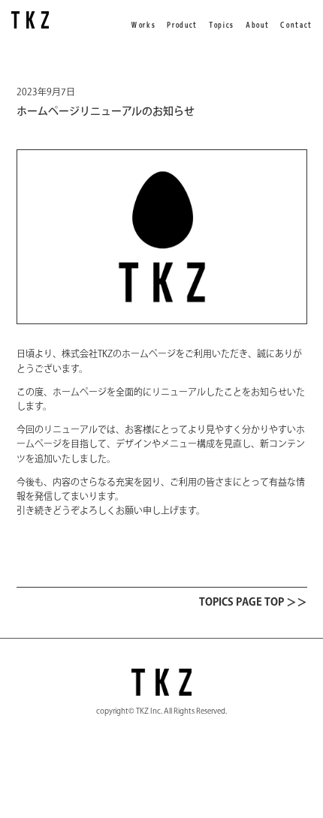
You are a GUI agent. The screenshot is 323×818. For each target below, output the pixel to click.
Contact (295, 24)
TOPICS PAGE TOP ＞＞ (253, 602)
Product (181, 24)
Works (142, 24)
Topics (221, 24)
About (256, 24)
